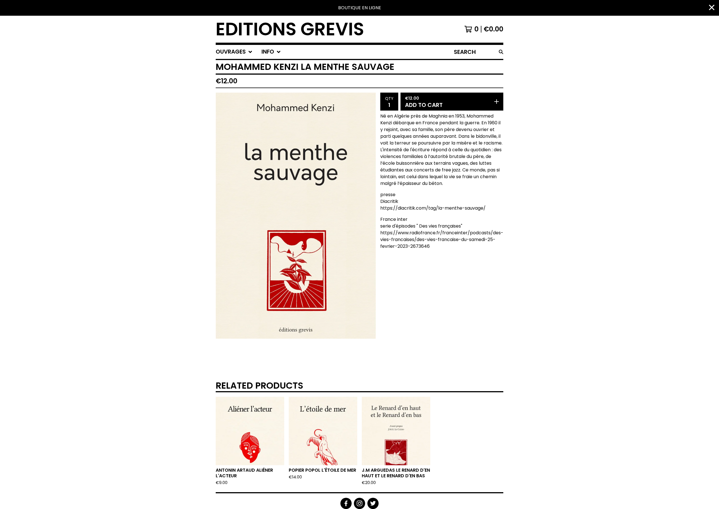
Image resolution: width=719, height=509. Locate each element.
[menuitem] (234, 52)
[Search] (501, 52)
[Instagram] (359, 503)
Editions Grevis (290, 29)
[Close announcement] (712, 8)
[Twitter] (373, 503)
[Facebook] (346, 503)
